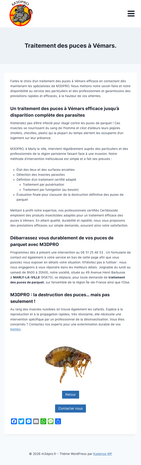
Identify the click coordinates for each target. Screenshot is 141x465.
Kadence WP (102, 454)
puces (56, 108)
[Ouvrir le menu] (131, 14)
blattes (15, 329)
